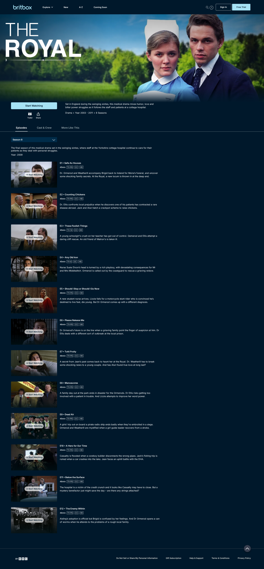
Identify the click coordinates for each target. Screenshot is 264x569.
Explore (46, 7)
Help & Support (196, 558)
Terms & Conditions (220, 558)
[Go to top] (247, 548)
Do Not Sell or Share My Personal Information (137, 558)
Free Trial (241, 7)
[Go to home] (21, 558)
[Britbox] (22, 7)
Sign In (223, 7)
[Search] (207, 7)
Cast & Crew (44, 127)
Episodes (21, 127)
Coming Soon (100, 7)
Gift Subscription (173, 558)
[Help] (212, 7)
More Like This (70, 127)
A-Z (81, 7)
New (66, 7)
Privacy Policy (244, 558)
